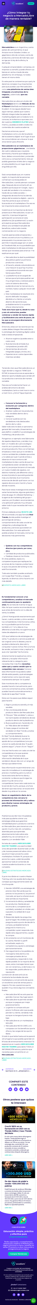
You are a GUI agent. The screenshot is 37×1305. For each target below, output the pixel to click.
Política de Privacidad (11, 1299)
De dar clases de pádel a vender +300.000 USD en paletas (16, 1183)
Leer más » (9, 1155)
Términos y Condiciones (25, 1299)
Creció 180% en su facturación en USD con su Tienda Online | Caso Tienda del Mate (18, 1129)
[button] (3, 3)
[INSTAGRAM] (14, 1294)
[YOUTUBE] (18, 1294)
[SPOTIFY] (23, 1294)
